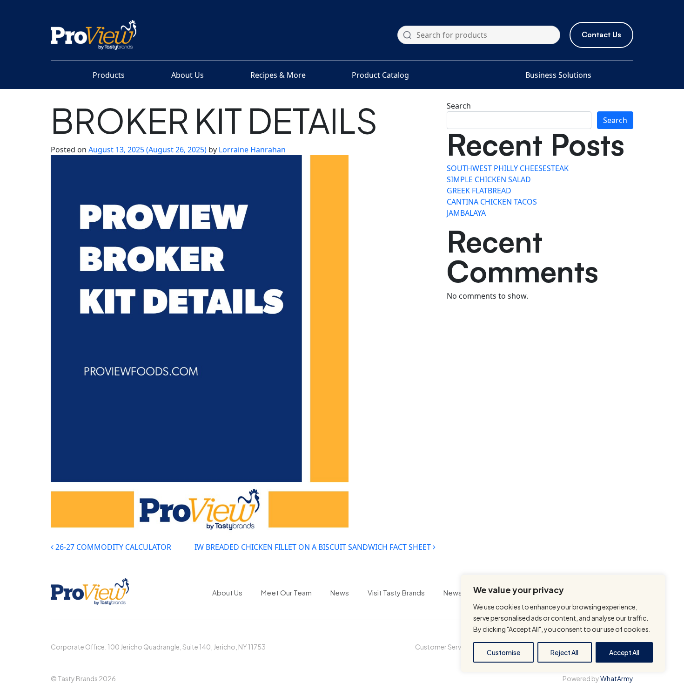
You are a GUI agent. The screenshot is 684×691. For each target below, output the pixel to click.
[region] (563, 623)
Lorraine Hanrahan (252, 149)
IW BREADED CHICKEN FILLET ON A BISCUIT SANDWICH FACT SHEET (313, 547)
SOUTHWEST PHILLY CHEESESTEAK (508, 168)
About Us (187, 75)
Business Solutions (558, 75)
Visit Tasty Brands (396, 592)
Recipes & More (278, 75)
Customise (503, 652)
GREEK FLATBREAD (479, 190)
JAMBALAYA (466, 213)
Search (459, 106)
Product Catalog (380, 75)
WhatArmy (616, 678)
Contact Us (601, 34)
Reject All (564, 652)
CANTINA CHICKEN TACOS (492, 202)
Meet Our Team (286, 592)
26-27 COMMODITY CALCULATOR (112, 547)
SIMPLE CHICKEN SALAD (489, 179)
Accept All (624, 652)
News (339, 592)
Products (109, 75)
